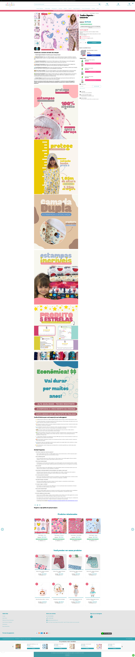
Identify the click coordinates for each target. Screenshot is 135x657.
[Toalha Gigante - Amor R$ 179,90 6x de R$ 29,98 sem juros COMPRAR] (99, 648)
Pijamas (65, 8)
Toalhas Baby (47, 8)
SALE (98, 8)
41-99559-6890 (50, 618)
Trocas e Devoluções (86, 8)
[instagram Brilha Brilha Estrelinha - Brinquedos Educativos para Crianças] (1, 0)
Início (80, 13)
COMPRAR (33, 648)
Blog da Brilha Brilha (6, 626)
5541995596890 (50, 616)
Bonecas (60, 8)
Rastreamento (5, 624)
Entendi (67, 655)
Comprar (93, 55)
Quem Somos (5, 618)
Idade (70, 8)
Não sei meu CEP (82, 88)
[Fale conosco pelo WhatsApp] (133, 655)
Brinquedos (54, 8)
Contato (93, 8)
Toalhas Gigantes (39, 8)
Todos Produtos (76, 8)
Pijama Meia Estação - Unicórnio (92, 50)
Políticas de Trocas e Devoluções (8, 620)
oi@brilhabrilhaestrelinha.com (53, 620)
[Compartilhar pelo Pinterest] (40, 505)
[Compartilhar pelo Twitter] (37, 505)
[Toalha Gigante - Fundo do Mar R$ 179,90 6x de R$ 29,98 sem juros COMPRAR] (45, 648)
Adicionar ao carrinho (93, 63)
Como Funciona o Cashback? (7, 622)
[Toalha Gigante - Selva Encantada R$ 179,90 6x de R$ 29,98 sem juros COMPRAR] (72, 648)
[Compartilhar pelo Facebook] (35, 505)
